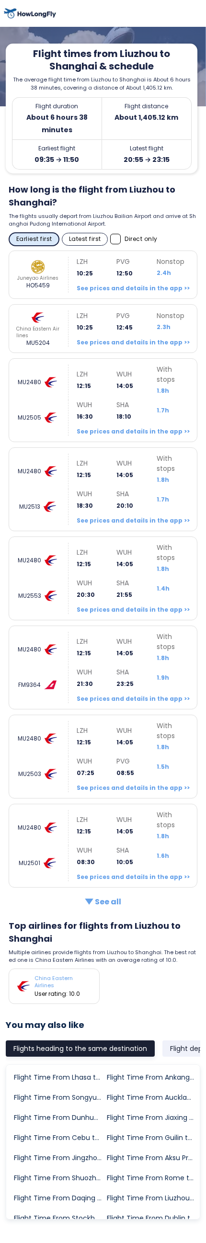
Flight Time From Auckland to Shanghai (153, 1097)
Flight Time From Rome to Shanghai (153, 1178)
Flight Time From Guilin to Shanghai (153, 1137)
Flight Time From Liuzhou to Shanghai (153, 1198)
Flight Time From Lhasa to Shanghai (60, 1077)
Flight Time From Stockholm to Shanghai (60, 1218)
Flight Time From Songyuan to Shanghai (60, 1097)
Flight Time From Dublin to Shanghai (153, 1218)
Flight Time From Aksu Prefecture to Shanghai (153, 1158)
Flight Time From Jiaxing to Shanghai (153, 1117)
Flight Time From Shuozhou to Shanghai (60, 1178)
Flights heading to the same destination (80, 1048)
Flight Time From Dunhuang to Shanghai (60, 1117)
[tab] (80, 1048)
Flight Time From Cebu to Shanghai (60, 1137)
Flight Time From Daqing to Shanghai (60, 1198)
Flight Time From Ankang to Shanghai (153, 1077)
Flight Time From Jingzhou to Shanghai (60, 1158)
